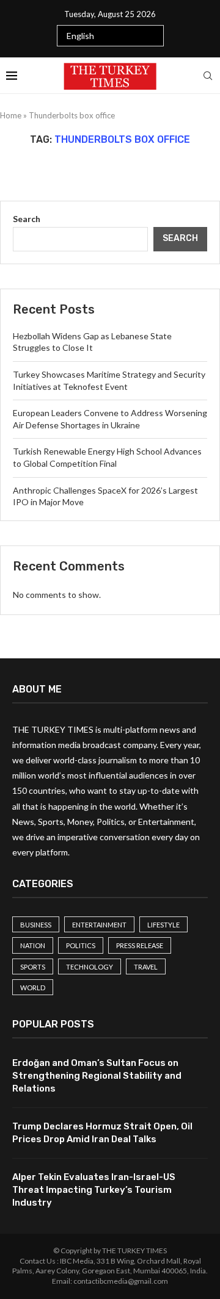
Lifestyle (163, 925)
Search (26, 219)
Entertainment (99, 925)
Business (35, 925)
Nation (32, 945)
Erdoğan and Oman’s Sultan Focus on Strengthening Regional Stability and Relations (97, 1075)
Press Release (139, 945)
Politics (80, 945)
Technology (89, 967)
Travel (146, 967)
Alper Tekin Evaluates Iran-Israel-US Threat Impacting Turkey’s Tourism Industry (93, 1189)
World (32, 987)
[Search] (208, 75)
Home (10, 115)
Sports (32, 967)
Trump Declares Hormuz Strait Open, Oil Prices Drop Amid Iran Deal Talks (102, 1133)
